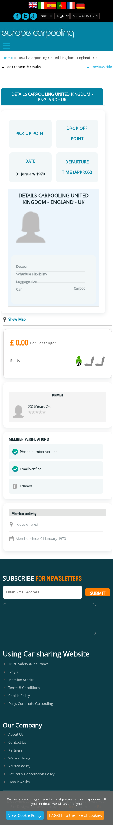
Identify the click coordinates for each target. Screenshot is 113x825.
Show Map (17, 320)
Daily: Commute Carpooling (30, 703)
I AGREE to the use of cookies (75, 815)
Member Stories (21, 679)
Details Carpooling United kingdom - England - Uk (52, 96)
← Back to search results (21, 66)
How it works (19, 781)
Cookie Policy (19, 695)
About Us (15, 734)
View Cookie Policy (24, 815)
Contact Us (17, 742)
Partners (15, 750)
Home (7, 57)
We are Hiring (19, 758)
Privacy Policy (19, 766)
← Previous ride (99, 66)
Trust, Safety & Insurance (28, 663)
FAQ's (13, 671)
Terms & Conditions (24, 687)
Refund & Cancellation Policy (31, 773)
